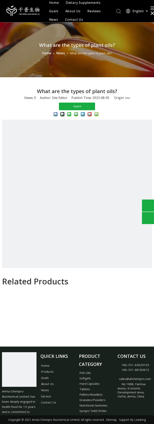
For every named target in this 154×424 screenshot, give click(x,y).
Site (127, 98)
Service (46, 396)
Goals (54, 11)
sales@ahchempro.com (135, 379)
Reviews (94, 11)
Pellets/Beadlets (91, 394)
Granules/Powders (92, 400)
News (53, 19)
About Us (73, 11)
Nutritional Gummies (93, 405)
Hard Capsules (89, 384)
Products (47, 371)
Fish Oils (85, 373)
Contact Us (74, 19)
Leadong (140, 420)
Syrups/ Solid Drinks (93, 411)
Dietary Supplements (83, 2)
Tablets (84, 389)
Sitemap (111, 420)
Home (54, 2)
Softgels (85, 378)
